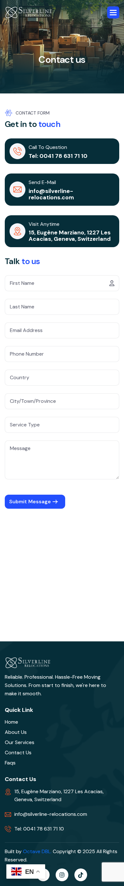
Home (11, 722)
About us (16, 732)
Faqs (10, 762)
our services (19, 742)
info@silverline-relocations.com (51, 194)
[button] (113, 12)
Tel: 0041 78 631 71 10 (58, 156)
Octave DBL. (37, 851)
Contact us (18, 752)
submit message (30, 501)
